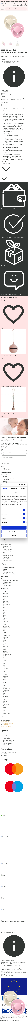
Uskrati (14, 535)
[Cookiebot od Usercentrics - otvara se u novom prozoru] (21, 485)
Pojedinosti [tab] (14, 488)
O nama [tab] (23, 488)
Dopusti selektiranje (14, 531)
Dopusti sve (14, 527)
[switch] (25, 514)
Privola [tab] (5, 488)
